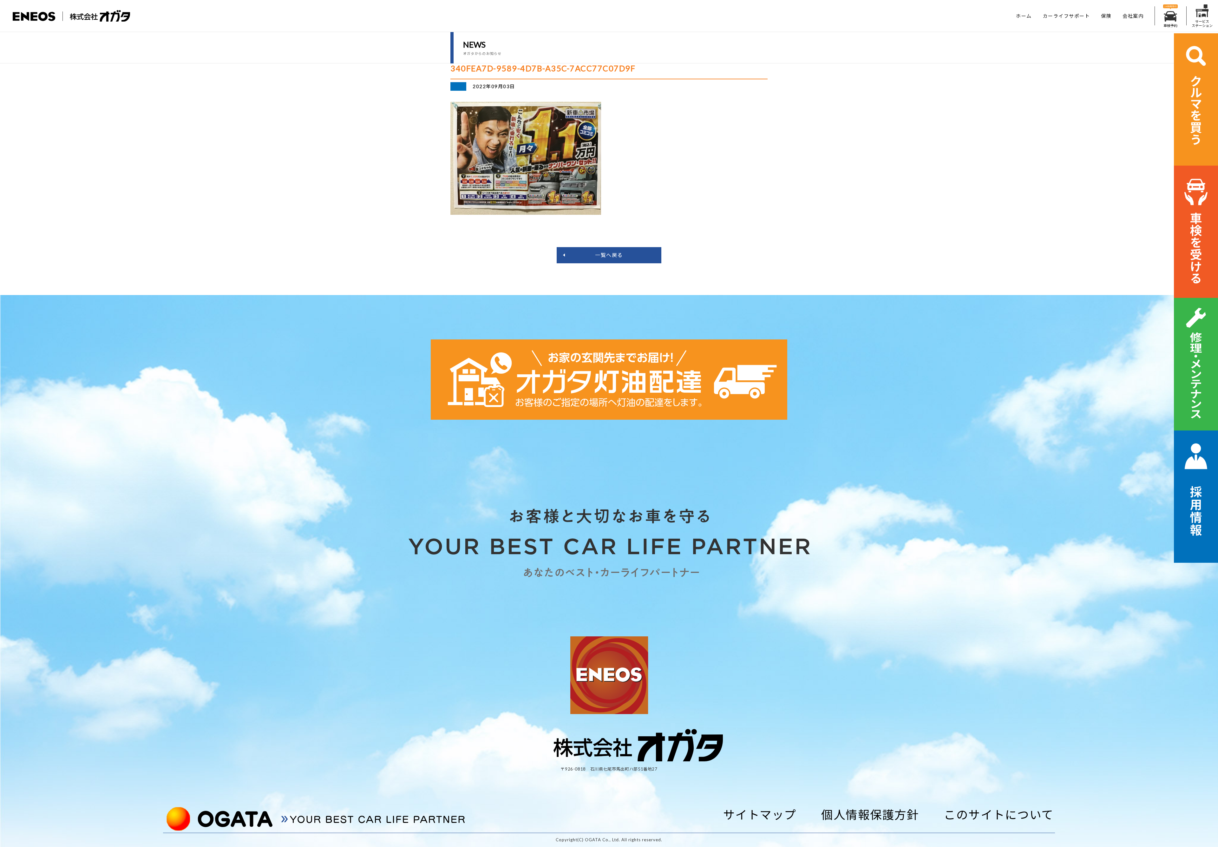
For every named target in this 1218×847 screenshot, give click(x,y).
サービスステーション (1202, 23)
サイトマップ (759, 815)
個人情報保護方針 (870, 815)
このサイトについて (999, 815)
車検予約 (1170, 25)
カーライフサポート (1066, 16)
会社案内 (1133, 16)
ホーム (1024, 16)
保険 (1106, 16)
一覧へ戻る (609, 255)
